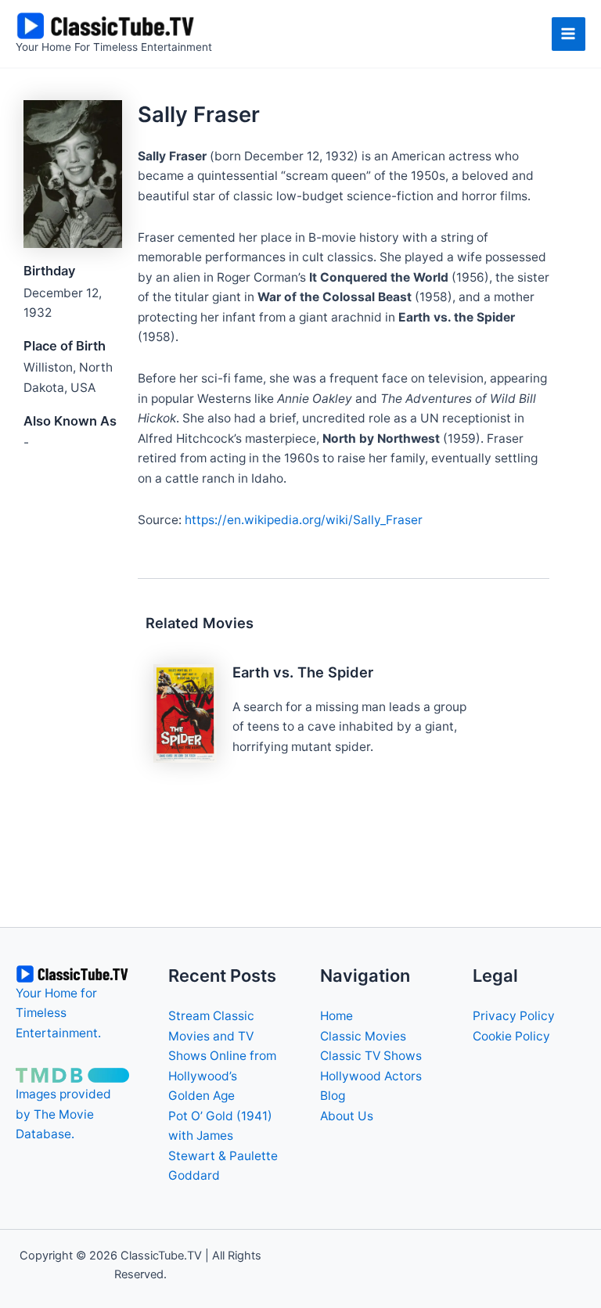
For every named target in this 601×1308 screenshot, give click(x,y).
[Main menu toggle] (568, 34)
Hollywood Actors (371, 1076)
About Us (346, 1116)
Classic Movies (363, 1036)
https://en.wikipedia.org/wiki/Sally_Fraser (304, 519)
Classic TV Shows (371, 1055)
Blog (332, 1095)
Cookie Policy (511, 1036)
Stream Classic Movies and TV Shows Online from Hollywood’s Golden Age (222, 1055)
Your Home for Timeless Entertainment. (58, 1013)
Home (336, 1015)
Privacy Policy (514, 1015)
